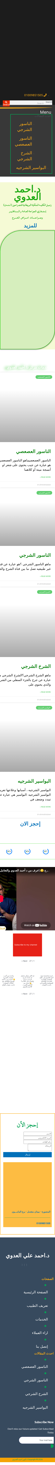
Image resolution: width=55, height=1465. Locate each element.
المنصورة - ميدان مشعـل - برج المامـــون (31, 1211)
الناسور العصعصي (33, 451)
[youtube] (24, 1265)
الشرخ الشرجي (36, 666)
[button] (45, 112)
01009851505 (43, 1223)
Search (49, 102)
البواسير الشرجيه (31, 167)
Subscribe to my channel (25, 945)
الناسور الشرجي (35, 555)
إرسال (27, 1154)
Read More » (45, 477)
